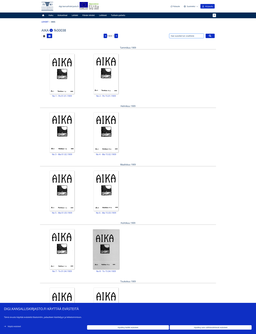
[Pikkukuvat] (49, 36)
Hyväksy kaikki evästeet (128, 327)
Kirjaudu (208, 6)
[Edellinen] (105, 36)
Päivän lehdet (88, 15)
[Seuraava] (116, 36)
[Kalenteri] (44, 36)
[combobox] (110, 36)
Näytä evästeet (14, 326)
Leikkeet (103, 15)
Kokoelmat (62, 15)
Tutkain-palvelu (118, 15)
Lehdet (75, 15)
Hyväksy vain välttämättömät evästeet (210, 327)
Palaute (176, 6)
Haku (51, 15)
